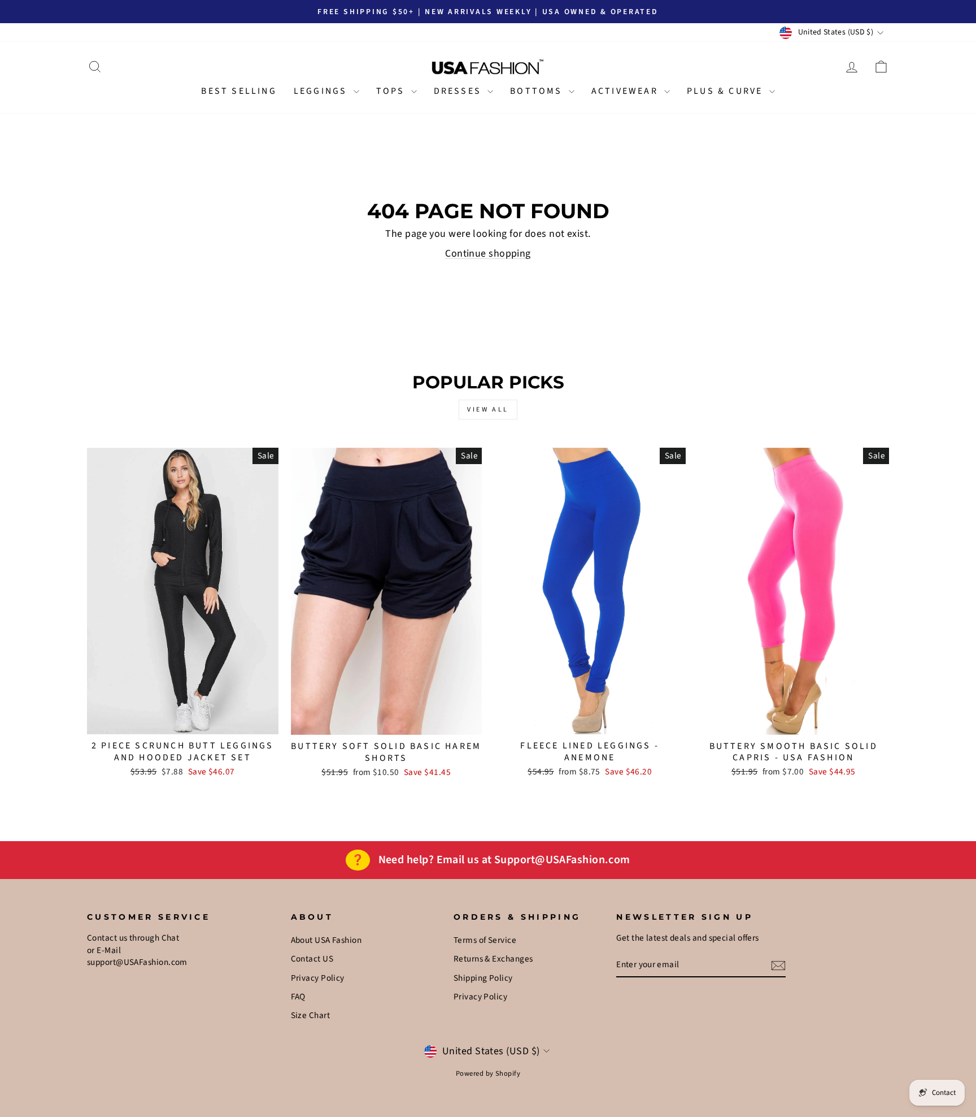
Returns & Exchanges (493, 959)
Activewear (626, 91)
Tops (392, 91)
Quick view (182, 721)
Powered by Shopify (488, 1073)
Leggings (322, 91)
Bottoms (538, 91)
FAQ (298, 996)
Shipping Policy (483, 978)
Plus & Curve (726, 91)
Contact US (312, 959)
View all (488, 409)
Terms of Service (485, 940)
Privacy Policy (318, 978)
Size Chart (310, 1015)
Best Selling (238, 91)
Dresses (459, 91)
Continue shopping (488, 253)
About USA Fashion (326, 940)
